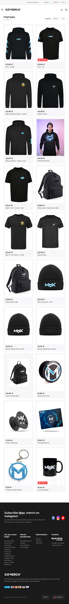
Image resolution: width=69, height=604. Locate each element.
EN (57, 2)
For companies (24, 545)
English (59, 597)
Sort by (48, 19)
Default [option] (55, 18)
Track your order (9, 541)
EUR (63, 2)
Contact (46, 2)
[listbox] (58, 19)
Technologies (24, 547)
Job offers (39, 543)
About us (39, 541)
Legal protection (9, 556)
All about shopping (32, 2)
